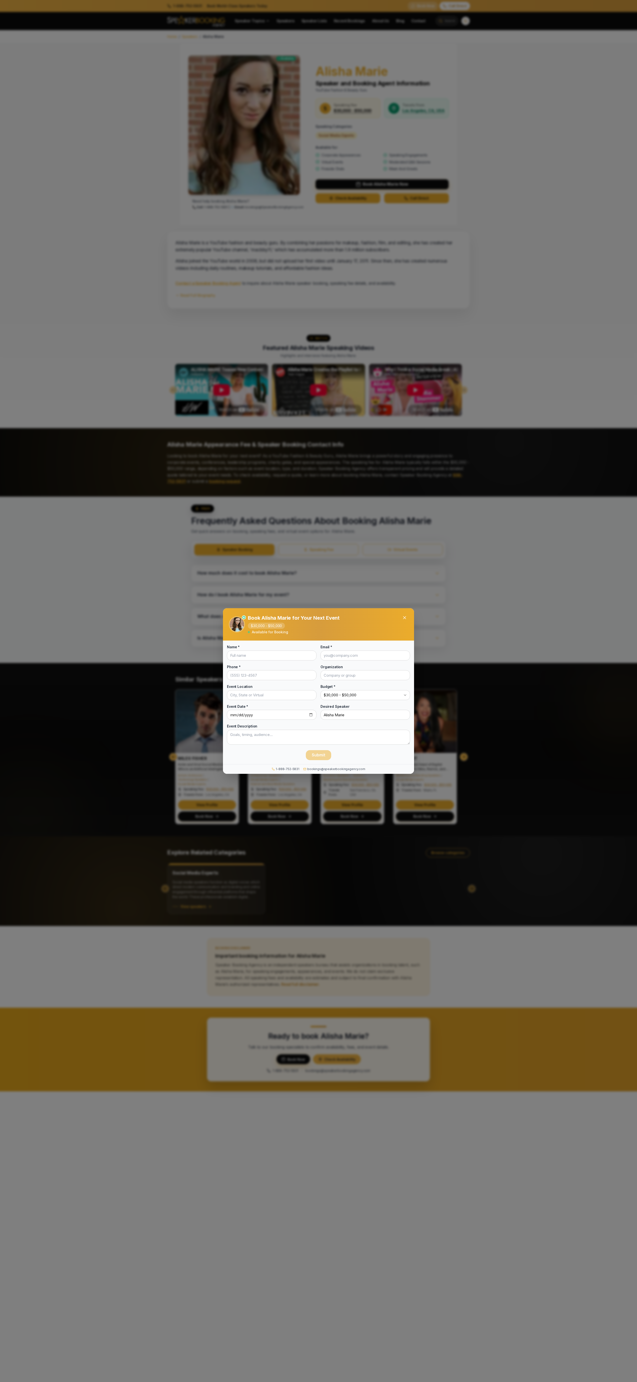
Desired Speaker (335, 706)
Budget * (327, 686)
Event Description (242, 726)
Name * (233, 647)
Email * (326, 647)
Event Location (240, 686)
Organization (331, 666)
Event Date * (237, 706)
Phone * (234, 666)
